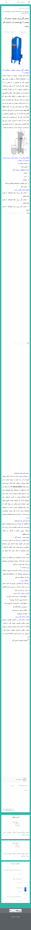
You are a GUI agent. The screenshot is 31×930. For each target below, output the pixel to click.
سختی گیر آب (21, 8)
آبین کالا (27, 8)
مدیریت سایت (22, 31)
